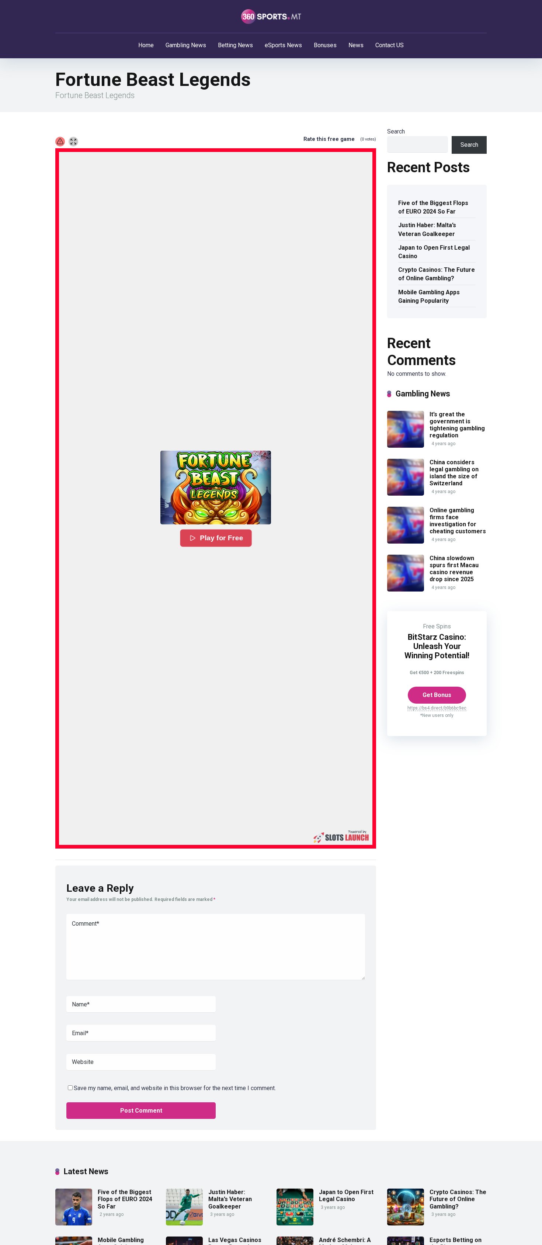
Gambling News (186, 45)
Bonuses (325, 45)
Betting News (235, 45)
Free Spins (437, 626)
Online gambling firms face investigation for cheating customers (458, 521)
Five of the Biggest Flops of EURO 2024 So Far (433, 207)
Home (146, 45)
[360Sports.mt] (271, 16)
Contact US (389, 45)
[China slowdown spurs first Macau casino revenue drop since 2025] (405, 589)
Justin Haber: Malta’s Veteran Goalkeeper (427, 229)
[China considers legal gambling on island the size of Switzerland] (405, 493)
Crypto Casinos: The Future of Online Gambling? (436, 274)
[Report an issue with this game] (60, 141)
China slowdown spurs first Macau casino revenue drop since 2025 (454, 569)
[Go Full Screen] (73, 141)
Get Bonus (437, 694)
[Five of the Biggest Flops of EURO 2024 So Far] (73, 1223)
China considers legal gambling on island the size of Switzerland (454, 473)
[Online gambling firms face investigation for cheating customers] (405, 541)
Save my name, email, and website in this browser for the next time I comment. (175, 1088)
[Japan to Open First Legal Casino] (295, 1223)
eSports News (283, 45)
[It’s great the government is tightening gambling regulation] (405, 445)
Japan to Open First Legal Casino (434, 252)
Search (396, 131)
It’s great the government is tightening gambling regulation (457, 425)
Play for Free (221, 538)
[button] (215, 487)
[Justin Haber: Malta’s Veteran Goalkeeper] (184, 1223)
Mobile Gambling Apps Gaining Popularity (429, 296)
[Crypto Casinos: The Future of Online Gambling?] (405, 1223)
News (356, 45)
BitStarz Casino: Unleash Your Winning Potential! (436, 646)
